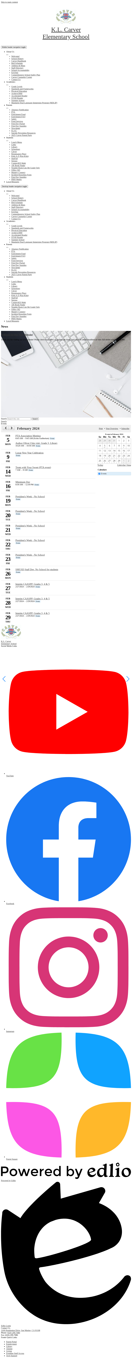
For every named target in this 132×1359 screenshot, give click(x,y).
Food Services (17, 121)
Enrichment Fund (18, 114)
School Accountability (20, 70)
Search (4, 419)
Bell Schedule (17, 63)
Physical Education (19, 91)
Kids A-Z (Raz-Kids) (20, 156)
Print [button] (101, 428)
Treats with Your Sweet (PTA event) (33, 467)
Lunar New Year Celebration (29, 452)
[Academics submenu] (7, 224)
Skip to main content (9, 2)
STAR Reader (17, 98)
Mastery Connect (18, 172)
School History (17, 59)
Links (13, 145)
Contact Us (15, 79)
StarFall (14, 158)
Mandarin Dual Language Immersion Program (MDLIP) (34, 103)
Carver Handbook (18, 61)
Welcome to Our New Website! (17, 334)
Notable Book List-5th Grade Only (25, 168)
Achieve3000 (16, 93)
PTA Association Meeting (28, 435)
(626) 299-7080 (13, 1333)
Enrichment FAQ (18, 117)
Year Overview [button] (112, 428)
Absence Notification (20, 110)
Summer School (17, 100)
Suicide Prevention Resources (23, 133)
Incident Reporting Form (21, 175)
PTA (13, 112)
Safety (13, 119)
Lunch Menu (16, 142)
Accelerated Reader (19, 96)
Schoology (15, 149)
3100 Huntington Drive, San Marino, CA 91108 (20, 1330)
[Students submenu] (7, 140)
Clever (14, 151)
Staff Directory (17, 68)
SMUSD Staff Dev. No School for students (36, 569)
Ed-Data (14, 72)
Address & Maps (18, 66)
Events (103, 473)
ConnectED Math (18, 163)
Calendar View (124, 465)
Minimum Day (22, 482)
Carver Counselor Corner (21, 77)
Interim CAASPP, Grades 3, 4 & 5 (32, 584)
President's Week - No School (30, 496)
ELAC (14, 131)
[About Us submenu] (7, 54)
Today (100, 465)
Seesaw (14, 161)
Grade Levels (16, 86)
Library (14, 147)
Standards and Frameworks (22, 89)
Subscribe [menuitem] (125, 428)
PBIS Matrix (16, 179)
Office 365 (15, 170)
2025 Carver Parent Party (21, 135)
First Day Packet (18, 124)
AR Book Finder (18, 165)
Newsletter (15, 128)
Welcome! (15, 56)
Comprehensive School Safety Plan (25, 75)
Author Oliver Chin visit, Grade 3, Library (36, 443)
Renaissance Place (18, 154)
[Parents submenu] (7, 108)
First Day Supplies (18, 126)
